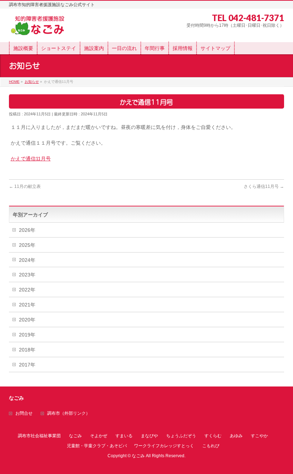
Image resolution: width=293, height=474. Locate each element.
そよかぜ (98, 435)
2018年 (27, 350)
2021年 (27, 305)
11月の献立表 (25, 186)
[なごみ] (40, 28)
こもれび (210, 445)
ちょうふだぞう (181, 435)
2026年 (27, 230)
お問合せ (24, 413)
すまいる (124, 435)
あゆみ (236, 435)
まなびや (149, 435)
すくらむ (213, 435)
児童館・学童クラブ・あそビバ (97, 445)
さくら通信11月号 (264, 186)
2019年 (27, 335)
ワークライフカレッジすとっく (164, 445)
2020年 (27, 320)
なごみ (75, 435)
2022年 (27, 290)
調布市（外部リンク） (68, 413)
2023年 (27, 275)
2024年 (27, 260)
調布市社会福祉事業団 (39, 435)
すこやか (259, 435)
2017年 (27, 365)
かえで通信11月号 (31, 158)
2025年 (27, 245)
